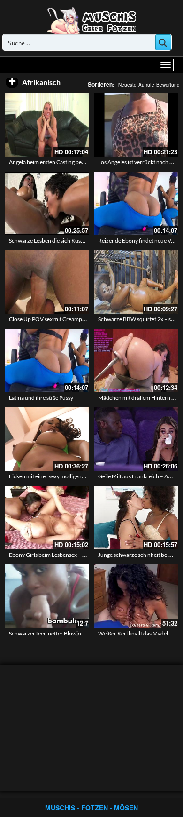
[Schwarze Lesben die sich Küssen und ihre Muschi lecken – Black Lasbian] (47, 203)
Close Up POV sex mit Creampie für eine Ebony (66, 319)
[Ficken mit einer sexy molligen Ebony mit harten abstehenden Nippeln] (47, 439)
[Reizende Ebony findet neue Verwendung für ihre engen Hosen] (136, 203)
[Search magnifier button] (163, 42)
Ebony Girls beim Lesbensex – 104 (50, 554)
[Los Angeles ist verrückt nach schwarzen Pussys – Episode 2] (136, 125)
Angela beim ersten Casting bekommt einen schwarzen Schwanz (86, 162)
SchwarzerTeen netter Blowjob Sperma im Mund (68, 633)
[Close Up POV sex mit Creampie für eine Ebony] (47, 282)
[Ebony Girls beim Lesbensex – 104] (47, 517)
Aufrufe (146, 84)
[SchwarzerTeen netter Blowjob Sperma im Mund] (47, 596)
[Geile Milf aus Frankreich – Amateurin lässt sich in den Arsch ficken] (136, 439)
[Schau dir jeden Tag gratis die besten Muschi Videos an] (91, 19)
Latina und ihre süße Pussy (41, 397)
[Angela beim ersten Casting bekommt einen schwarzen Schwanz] (47, 125)
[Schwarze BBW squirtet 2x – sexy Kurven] (136, 282)
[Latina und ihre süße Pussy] (47, 360)
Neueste (127, 84)
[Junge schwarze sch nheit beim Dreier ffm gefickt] (136, 517)
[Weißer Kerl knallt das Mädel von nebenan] (136, 596)
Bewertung (168, 84)
